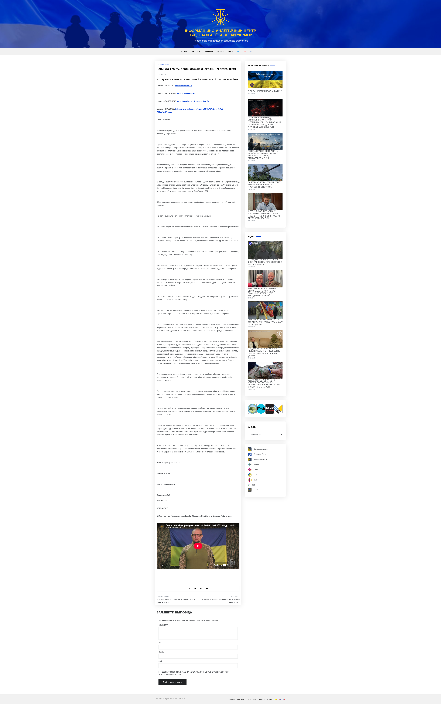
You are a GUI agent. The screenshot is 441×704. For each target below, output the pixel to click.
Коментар (163, 625)
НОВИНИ (221, 51)
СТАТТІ (230, 51)
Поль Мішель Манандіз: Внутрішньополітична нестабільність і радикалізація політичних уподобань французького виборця (264, 122)
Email (161, 652)
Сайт (160, 661)
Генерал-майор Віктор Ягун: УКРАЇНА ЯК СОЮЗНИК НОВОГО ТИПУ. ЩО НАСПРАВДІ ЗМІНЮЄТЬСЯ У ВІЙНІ (263, 154)
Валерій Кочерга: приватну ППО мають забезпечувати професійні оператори (264, 184)
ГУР (253, 485)
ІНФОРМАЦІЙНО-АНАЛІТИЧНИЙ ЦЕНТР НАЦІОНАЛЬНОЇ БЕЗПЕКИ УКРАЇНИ (220, 33)
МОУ (256, 469)
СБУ (255, 475)
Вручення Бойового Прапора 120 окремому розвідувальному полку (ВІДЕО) (265, 322)
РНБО (256, 464)
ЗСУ (255, 480)
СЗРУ (256, 490)
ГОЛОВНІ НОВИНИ (163, 64)
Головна (184, 51)
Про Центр (196, 51)
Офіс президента (260, 449)
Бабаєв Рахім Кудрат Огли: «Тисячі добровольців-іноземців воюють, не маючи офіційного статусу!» (264, 383)
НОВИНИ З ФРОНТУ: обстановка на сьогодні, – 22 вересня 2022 (220, 600)
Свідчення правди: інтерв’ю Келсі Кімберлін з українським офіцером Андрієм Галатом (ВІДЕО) (264, 352)
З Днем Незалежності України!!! (265, 91)
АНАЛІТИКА (209, 51)
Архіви (252, 427)
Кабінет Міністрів (260, 459)
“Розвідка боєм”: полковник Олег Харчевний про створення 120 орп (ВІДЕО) (265, 262)
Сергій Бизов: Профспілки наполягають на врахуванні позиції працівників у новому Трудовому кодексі (264, 214)
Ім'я (160, 643)
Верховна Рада (260, 454)
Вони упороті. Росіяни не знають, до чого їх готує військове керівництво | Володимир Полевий (262, 292)
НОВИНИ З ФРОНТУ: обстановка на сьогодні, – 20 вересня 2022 (176, 600)
